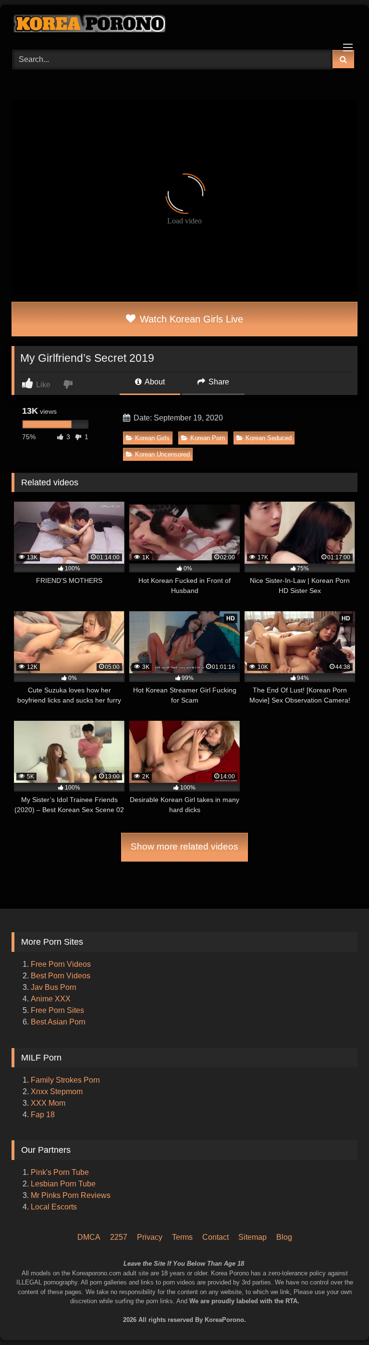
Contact (215, 1237)
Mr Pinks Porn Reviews (71, 1195)
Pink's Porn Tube (60, 1172)
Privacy (149, 1237)
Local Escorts (54, 1207)
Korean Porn (207, 438)
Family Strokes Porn (65, 1080)
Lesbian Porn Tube (63, 1184)
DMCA (88, 1237)
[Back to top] (348, 1297)
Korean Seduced (269, 438)
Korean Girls (152, 438)
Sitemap (252, 1237)
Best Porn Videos (60, 976)
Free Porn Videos (61, 964)
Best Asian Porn (58, 1022)
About (154, 382)
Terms (182, 1237)
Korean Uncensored (162, 454)
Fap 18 (43, 1115)
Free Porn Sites (57, 1010)
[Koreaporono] (184, 24)
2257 (118, 1237)
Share (218, 382)
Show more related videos (184, 846)
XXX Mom (49, 1103)
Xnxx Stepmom (57, 1091)
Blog (284, 1237)
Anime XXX (51, 999)
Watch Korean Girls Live (190, 319)
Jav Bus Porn (53, 987)
